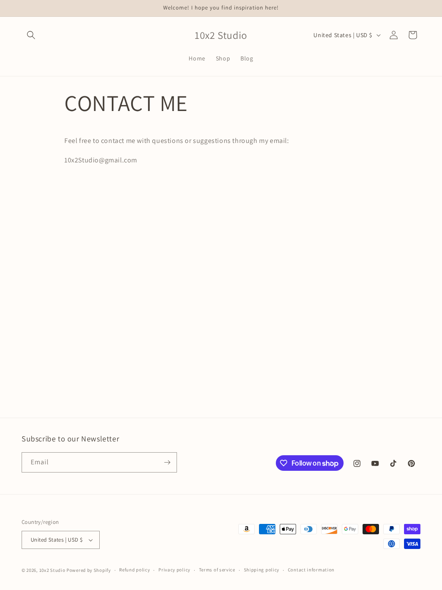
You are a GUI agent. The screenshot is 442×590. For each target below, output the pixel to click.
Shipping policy (262, 570)
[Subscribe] (167, 462)
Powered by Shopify (88, 570)
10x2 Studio (52, 570)
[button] (31, 34)
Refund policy (134, 570)
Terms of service (217, 570)
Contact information (311, 570)
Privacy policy (174, 570)
